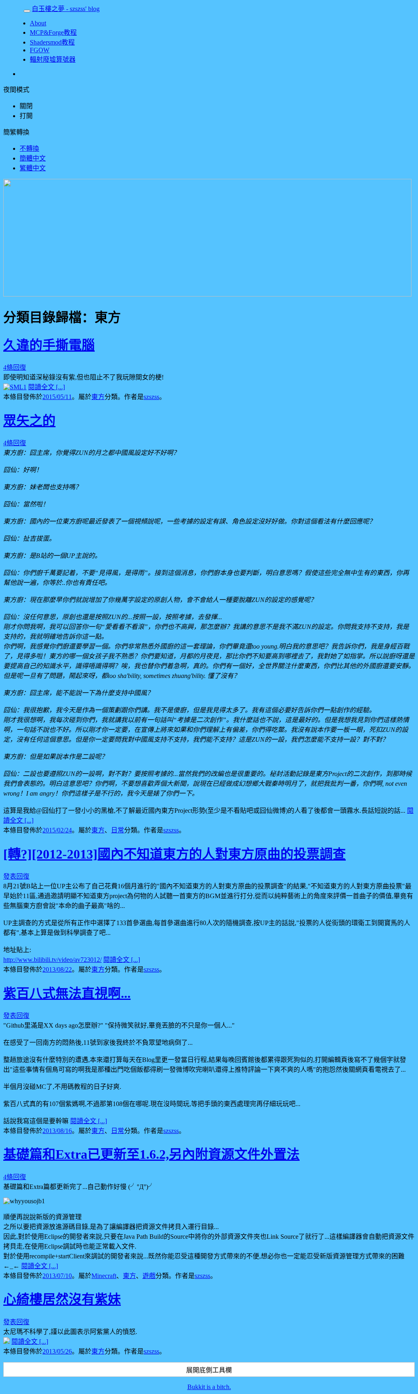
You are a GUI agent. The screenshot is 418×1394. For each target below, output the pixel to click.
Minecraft (103, 1275)
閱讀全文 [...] (46, 387)
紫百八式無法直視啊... (67, 993)
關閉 (26, 106)
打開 (26, 115)
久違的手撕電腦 (49, 345)
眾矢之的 (29, 420)
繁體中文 (33, 168)
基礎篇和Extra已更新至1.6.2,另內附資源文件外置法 (151, 1154)
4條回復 (14, 367)
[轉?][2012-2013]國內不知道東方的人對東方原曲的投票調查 (174, 854)
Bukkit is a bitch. (209, 1386)
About (38, 23)
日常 (117, 830)
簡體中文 (33, 158)
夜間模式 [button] (16, 89)
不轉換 (29, 148)
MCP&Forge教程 (53, 32)
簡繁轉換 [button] (16, 132)
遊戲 (149, 1275)
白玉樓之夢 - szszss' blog (66, 8)
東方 (97, 396)
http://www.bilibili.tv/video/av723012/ (52, 959)
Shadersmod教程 (52, 42)
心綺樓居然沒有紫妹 (62, 1299)
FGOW (39, 50)
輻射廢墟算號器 (53, 59)
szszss (151, 396)
